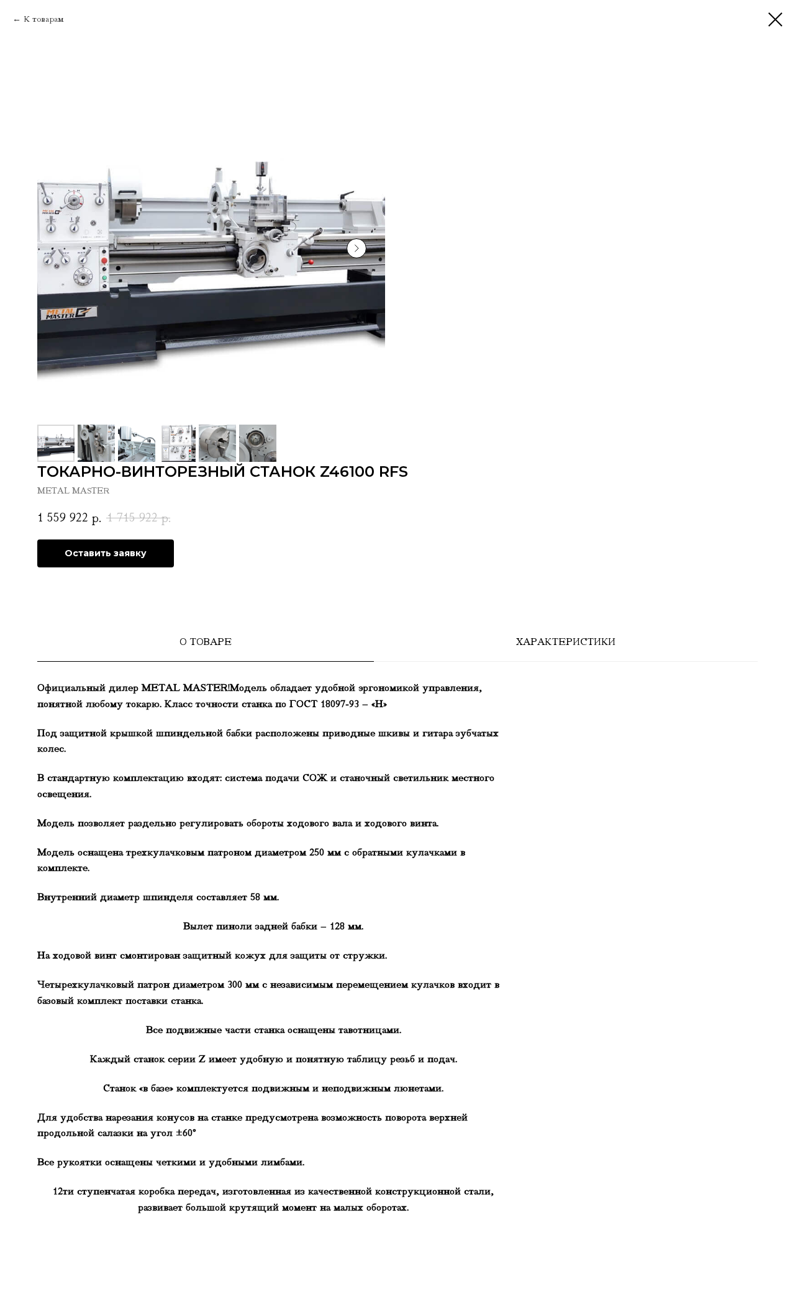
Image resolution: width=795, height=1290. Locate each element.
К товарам (44, 19)
